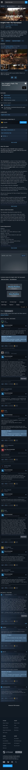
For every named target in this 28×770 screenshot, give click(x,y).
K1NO (5, 410)
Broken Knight (7, 465)
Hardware (16, 727)
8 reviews (6, 446)
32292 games (6, 353)
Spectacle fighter (16, 40)
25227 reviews (14, 353)
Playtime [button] (11, 304)
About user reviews (5, 279)
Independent (8, 26)
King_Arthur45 (7, 489)
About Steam (6, 723)
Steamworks (5, 727)
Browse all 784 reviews (14, 705)
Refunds (4, 748)
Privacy (4, 738)
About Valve (16, 723)
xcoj (5, 321)
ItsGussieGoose (7, 547)
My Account (17, 745)
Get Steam (16, 738)
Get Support (16, 743)
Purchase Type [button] (13, 301)
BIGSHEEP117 (7, 570)
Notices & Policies (7, 743)
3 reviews (6, 322)
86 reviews (6, 390)
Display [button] (17, 304)
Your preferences (13, 279)
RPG (3, 40)
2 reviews (11, 548)
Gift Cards (5, 732)
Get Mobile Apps (7, 765)
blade (5, 510)
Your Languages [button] (8, 311)
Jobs (15, 725)
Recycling (16, 730)
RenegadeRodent (8, 389)
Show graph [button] (23, 307)
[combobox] (15, 2)
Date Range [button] (3, 304)
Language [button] (21, 301)
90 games (6, 548)
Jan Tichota (7, 24)
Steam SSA (5, 725)
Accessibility (5, 740)
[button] (3, 6)
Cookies (4, 745)
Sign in (2, 73)
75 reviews (6, 467)
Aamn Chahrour (14, 24)
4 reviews (6, 412)
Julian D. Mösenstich (8, 445)
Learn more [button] (23, 122)
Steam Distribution (7, 730)
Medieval (8, 40)
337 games (6, 571)
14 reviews (12, 571)
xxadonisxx (6, 352)
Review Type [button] (4, 301)
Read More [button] (23, 378)
